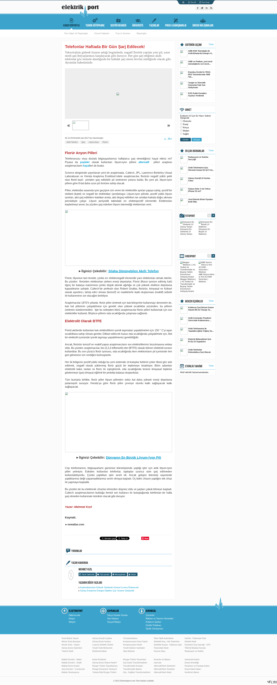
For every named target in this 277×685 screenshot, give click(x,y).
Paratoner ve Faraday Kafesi (197, 666)
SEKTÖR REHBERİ (118, 25)
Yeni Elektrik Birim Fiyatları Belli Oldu (200, 200)
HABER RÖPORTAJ (71, 25)
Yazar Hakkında (88, 574)
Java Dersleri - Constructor (73, 669)
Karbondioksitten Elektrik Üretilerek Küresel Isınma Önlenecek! (109, 587)
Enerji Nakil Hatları (193, 669)
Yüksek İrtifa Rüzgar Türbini (104, 672)
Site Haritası (113, 619)
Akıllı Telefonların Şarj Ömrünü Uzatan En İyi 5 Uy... (201, 169)
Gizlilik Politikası (153, 625)
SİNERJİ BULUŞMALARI (202, 25)
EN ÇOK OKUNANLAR (194, 151)
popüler (85, 162)
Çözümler (150, 615)
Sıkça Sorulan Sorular (117, 615)
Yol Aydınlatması (130, 638)
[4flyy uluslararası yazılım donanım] (272, 682)
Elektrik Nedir (190, 642)
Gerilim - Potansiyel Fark (195, 638)
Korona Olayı (159, 651)
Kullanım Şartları (153, 622)
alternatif (143, 162)
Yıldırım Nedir (67, 651)
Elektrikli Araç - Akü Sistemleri (167, 642)
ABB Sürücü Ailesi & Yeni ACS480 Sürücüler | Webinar (206, 278)
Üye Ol (193, 2)
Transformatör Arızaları (133, 666)
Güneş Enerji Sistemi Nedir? (104, 663)
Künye (72, 619)
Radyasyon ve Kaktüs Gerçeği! (198, 158)
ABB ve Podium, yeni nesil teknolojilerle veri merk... (200, 62)
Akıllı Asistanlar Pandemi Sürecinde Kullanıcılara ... (199, 319)
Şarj (83, 142)
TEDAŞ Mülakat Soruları (195, 648)
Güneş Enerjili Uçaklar (102, 638)
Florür (105, 142)
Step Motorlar (129, 651)
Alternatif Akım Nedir (163, 672)
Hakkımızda (74, 615)
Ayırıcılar (157, 663)
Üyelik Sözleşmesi (154, 629)
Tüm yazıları (104, 574)
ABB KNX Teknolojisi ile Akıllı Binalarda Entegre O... (200, 52)
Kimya (186, 127)
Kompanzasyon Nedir (132, 645)
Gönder (186, 140)
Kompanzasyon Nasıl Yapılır (135, 642)
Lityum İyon (94, 142)
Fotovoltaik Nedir (161, 648)
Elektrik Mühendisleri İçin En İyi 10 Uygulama (199, 340)
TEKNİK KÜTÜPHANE (95, 25)
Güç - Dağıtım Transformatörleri (136, 672)
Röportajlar (142, 33)
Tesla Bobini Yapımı (70, 638)
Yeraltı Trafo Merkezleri (102, 648)
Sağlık (186, 134)
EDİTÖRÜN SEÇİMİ (193, 45)
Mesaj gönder (120, 574)
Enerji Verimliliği (192, 663)
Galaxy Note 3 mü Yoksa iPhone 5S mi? (199, 190)
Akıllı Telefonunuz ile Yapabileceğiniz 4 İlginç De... (201, 330)
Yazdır (133, 574)
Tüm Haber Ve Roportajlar (76, 33)
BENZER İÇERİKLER (194, 301)
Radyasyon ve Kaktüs (194, 651)
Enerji (185, 124)
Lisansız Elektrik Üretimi (102, 645)
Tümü (211, 44)
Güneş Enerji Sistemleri (72, 648)
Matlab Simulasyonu (70, 672)
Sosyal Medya (114, 622)
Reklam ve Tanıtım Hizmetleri (159, 619)
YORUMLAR (76, 551)
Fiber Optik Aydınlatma (163, 638)
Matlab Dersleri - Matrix (72, 659)
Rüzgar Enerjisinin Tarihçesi (104, 669)
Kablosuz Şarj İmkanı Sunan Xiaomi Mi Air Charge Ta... (201, 308)
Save (146, 538)
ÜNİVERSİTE (137, 25)
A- (165, 139)
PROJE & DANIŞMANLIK (175, 25)
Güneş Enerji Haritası (101, 642)
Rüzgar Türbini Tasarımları (134, 659)
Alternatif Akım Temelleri (164, 669)
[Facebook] (198, 9)
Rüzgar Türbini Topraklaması (105, 666)
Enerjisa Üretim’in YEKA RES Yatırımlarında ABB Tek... (199, 74)
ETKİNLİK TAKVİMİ (193, 366)
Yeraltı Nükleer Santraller (134, 648)
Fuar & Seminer (123, 33)
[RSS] (211, 9)
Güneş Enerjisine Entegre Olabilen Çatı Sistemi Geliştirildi (107, 590)
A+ (170, 138)
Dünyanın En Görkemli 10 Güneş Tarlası (186, 231)
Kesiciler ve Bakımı (162, 659)
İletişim (72, 622)
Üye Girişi (205, 2)
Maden (186, 131)
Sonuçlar (196, 140)
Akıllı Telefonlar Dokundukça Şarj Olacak (199, 351)
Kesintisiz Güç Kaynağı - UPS (197, 645)
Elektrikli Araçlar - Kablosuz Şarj (168, 645)
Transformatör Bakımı (132, 669)
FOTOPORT (190, 216)
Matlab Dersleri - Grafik (72, 663)
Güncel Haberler (101, 33)
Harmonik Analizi (192, 659)
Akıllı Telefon (72, 142)
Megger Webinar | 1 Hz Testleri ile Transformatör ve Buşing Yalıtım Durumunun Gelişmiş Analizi (188, 285)
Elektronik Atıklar (99, 651)
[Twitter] (202, 9)
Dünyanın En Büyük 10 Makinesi (204, 231)
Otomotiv (187, 121)
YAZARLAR (154, 25)
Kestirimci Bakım (192, 672)
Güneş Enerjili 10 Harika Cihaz (199, 179)
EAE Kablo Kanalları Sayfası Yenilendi (197, 94)
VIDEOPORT (190, 256)
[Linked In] (207, 9)
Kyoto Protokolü (99, 659)
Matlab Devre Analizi (71, 666)
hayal (86, 165)
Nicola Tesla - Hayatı (71, 645)
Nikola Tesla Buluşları (71, 642)
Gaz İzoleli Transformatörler (135, 663)
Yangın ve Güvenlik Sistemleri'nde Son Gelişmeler (197, 85)
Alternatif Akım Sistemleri (164, 666)
